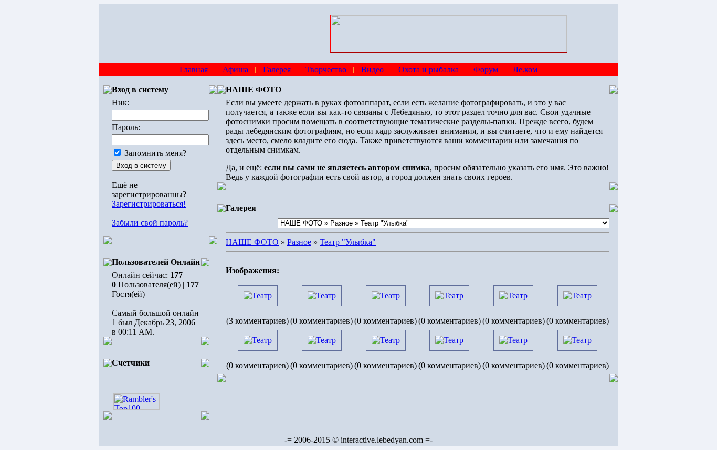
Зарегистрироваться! (149, 203)
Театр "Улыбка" (348, 242)
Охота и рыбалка (428, 69)
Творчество (325, 69)
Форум (485, 69)
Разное (299, 242)
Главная (194, 69)
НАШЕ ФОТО (252, 242)
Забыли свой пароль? (150, 222)
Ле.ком (525, 69)
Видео (372, 69)
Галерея (277, 69)
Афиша (235, 69)
